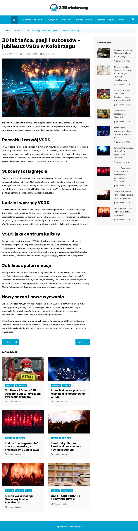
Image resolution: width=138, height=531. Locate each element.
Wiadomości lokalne (30, 19)
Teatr (29, 491)
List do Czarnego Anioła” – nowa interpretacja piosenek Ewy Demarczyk (22, 446)
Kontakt (121, 19)
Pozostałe (100, 19)
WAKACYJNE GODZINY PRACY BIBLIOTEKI (65, 497)
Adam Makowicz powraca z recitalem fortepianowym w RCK (69, 394)
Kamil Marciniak (11, 54)
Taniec (52, 54)
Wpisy (111, 19)
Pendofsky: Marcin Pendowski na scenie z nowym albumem (66, 446)
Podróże (79, 19)
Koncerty (56, 385)
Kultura (46, 54)
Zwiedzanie (66, 19)
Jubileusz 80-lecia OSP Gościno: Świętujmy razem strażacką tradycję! (23, 394)
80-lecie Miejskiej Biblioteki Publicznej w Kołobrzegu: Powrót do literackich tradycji (123, 73)
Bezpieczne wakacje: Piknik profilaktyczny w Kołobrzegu (123, 53)
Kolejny (81, 342)
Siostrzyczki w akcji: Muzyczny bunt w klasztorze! (19, 499)
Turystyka (51, 19)
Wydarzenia (21, 385)
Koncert (9, 491)
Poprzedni (12, 342)
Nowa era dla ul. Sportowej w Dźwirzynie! (121, 113)
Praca (89, 19)
